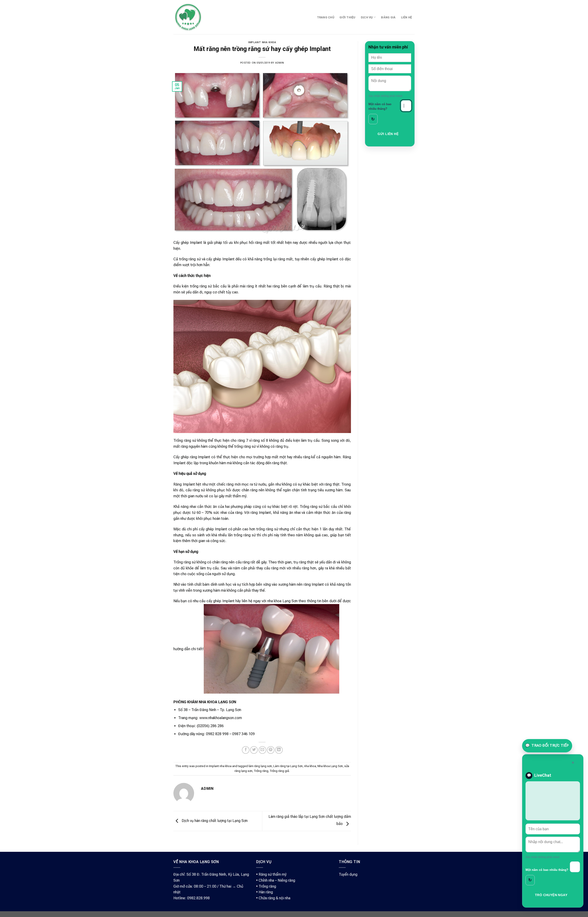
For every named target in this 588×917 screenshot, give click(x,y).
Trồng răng (261, 771)
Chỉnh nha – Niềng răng (277, 880)
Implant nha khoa (262, 42)
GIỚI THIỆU (347, 17)
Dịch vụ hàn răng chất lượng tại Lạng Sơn (214, 821)
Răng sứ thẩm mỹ (272, 874)
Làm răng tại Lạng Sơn (288, 766)
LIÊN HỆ (406, 17)
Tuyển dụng (348, 874)
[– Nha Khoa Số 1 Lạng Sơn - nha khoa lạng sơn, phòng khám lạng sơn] (187, 17)
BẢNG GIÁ (388, 17)
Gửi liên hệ (388, 134)
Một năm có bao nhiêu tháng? (379, 106)
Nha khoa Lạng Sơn (330, 766)
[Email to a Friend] (262, 750)
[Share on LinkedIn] (279, 750)
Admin (279, 62)
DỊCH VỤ (367, 17)
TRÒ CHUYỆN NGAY (551, 895)
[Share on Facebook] (245, 750)
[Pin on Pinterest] (270, 750)
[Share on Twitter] (254, 750)
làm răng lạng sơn (260, 766)
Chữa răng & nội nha (274, 898)
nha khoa (310, 766)
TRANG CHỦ (325, 17)
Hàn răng (266, 892)
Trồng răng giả (279, 771)
